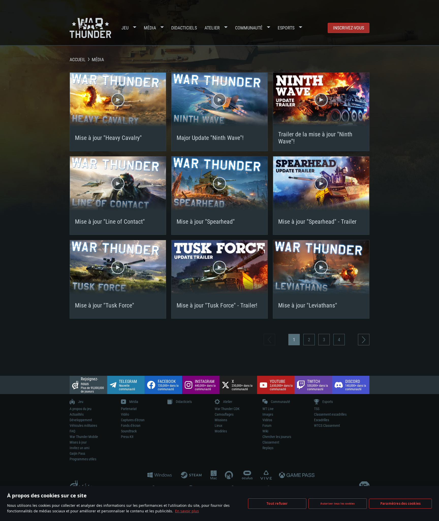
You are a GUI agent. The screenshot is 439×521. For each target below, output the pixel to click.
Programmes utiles (83, 459)
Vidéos (267, 420)
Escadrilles (321, 420)
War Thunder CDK (227, 409)
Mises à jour (78, 442)
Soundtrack (129, 431)
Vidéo (125, 414)
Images (267, 414)
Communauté (248, 27)
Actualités (77, 414)
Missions (221, 420)
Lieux (218, 426)
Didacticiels (184, 27)
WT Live (268, 409)
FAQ (72, 431)
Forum (267, 426)
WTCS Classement (327, 426)
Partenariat (129, 409)
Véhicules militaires (83, 426)
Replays (267, 448)
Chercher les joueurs (276, 437)
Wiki (265, 431)
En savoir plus (187, 511)
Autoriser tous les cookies (337, 503)
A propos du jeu (80, 409)
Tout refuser (277, 503)
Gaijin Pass (77, 453)
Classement (270, 442)
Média (150, 27)
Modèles (221, 431)
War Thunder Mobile (84, 437)
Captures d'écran (133, 420)
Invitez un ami (79, 448)
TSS (316, 409)
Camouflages (224, 414)
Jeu (125, 27)
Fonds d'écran (130, 426)
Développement (81, 420)
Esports (286, 27)
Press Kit (127, 437)
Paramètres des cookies (400, 503)
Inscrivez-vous (348, 27)
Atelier (212, 27)
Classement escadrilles (330, 414)
